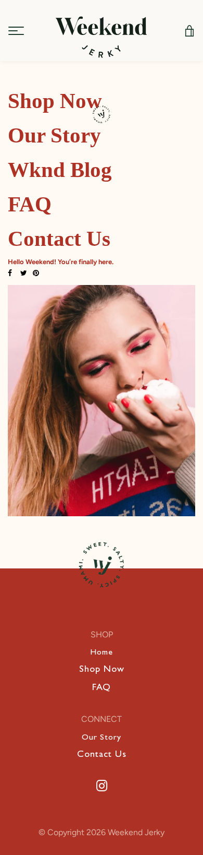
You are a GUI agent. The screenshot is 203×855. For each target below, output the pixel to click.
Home (101, 653)
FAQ (101, 688)
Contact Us (101, 755)
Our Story (101, 738)
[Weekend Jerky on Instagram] (101, 786)
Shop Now (101, 670)
